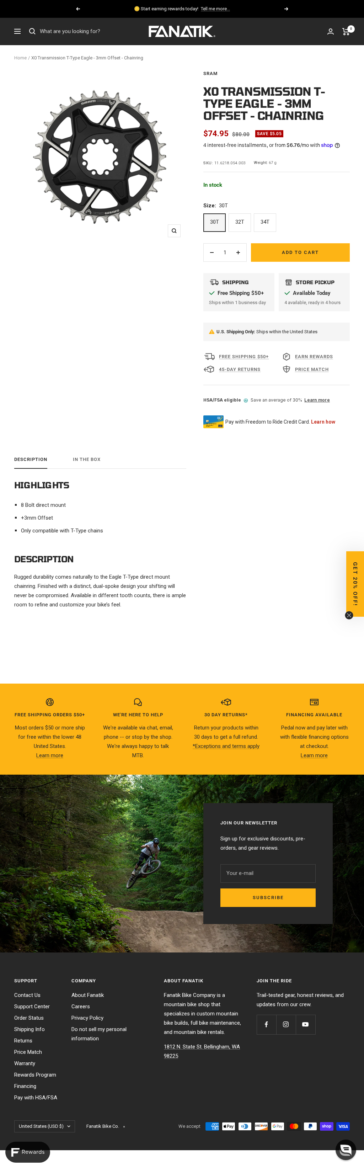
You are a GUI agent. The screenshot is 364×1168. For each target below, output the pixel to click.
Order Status (29, 1018)
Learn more (317, 400)
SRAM (210, 73)
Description (30, 459)
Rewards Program (35, 1075)
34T (265, 222)
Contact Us (27, 995)
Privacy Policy (87, 1018)
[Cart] (346, 31)
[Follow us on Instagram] (286, 1024)
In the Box (87, 459)
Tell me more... (215, 8)
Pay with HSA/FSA (35, 1097)
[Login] (330, 31)
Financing (25, 1086)
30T (214, 222)
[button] (355, 584)
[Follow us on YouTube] (305, 1024)
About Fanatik (87, 995)
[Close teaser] (349, 615)
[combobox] (93, 31)
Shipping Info (29, 1029)
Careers (80, 1006)
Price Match (28, 1052)
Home (20, 57)
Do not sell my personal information (99, 1034)
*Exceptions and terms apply (226, 746)
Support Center (32, 1006)
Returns (23, 1040)
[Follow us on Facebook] (266, 1024)
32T (239, 222)
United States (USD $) (41, 1126)
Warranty (24, 1063)
